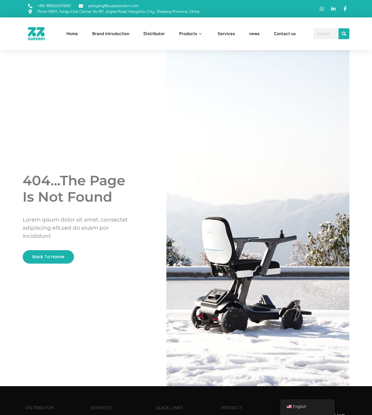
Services (226, 33)
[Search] (344, 33)
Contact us (285, 33)
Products (188, 33)
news (254, 33)
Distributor (154, 33)
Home (72, 33)
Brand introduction (110, 33)
